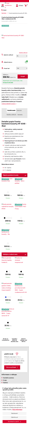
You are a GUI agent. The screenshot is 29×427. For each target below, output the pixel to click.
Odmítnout (14, 417)
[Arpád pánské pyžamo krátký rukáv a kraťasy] (8, 289)
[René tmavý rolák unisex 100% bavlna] (21, 263)
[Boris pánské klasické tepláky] (8, 263)
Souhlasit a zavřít (13, 421)
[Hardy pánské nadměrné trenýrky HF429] (8, 210)
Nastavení (14, 413)
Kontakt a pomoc (8, 377)
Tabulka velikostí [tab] (11, 114)
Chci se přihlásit (11, 367)
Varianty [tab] (19, 114)
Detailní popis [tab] (11, 110)
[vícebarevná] (26, 62)
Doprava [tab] (19, 110)
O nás (5, 380)
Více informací (17, 409)
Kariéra (5, 382)
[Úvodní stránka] (8, 5)
